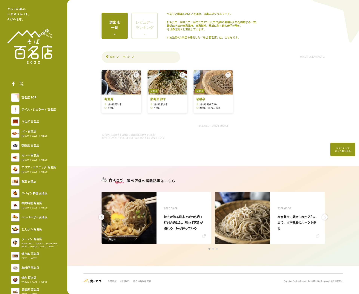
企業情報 (112, 281)
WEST (44, 136)
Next (325, 217)
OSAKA (33, 247)
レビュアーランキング (145, 25)
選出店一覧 (114, 25)
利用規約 (124, 281)
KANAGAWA (51, 244)
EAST (34, 136)
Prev (101, 217)
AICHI (24, 247)
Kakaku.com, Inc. (304, 281)
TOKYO (25, 136)
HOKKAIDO (27, 244)
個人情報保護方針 (142, 281)
